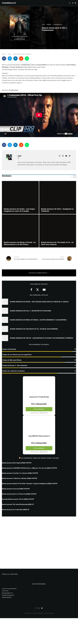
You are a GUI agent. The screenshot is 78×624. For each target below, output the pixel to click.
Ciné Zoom (5, 590)
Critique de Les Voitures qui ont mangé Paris (17, 354)
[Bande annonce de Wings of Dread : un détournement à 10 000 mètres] (20, 230)
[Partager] (4, 58)
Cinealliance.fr (9, 3)
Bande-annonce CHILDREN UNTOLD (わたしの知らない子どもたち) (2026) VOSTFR (29, 468)
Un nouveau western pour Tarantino (53, 258)
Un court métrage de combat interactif (25, 258)
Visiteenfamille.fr (7, 597)
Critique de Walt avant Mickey (11, 360)
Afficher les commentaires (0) (38, 272)
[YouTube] (41, 608)
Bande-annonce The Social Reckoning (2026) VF (18, 504)
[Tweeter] (10, 58)
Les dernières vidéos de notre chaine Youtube (40, 458)
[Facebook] (36, 608)
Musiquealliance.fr (7, 593)
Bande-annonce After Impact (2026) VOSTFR (16, 463)
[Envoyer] (21, 58)
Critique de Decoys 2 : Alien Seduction (14, 365)
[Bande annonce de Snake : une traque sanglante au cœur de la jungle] (20, 197)
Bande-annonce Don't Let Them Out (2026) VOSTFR (19, 494)
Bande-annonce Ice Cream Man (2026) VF (15, 509)
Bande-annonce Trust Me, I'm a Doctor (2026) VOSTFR (20, 473)
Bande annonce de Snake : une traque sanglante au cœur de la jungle (39, 301)
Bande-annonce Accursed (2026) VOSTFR (16, 489)
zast (43, 24)
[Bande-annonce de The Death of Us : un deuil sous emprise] (57, 230)
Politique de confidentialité (10, 574)
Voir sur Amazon (39, 409)
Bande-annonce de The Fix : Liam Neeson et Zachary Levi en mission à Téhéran (41, 338)
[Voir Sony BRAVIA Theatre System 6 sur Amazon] (39, 425)
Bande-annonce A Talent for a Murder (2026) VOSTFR (19, 478)
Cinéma (48, 24)
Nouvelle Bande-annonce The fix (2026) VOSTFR (18, 499)
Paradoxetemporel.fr (8, 595)
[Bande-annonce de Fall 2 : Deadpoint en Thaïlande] (57, 197)
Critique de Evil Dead (9, 349)
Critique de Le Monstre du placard (13, 371)
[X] (38, 608)
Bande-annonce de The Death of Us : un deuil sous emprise (34, 329)
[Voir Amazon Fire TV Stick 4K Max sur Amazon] (39, 386)
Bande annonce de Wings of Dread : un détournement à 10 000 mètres (38, 320)
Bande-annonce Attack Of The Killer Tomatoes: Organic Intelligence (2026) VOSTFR (29, 483)
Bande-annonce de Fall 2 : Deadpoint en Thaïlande (30, 311)
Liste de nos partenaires (9, 588)
